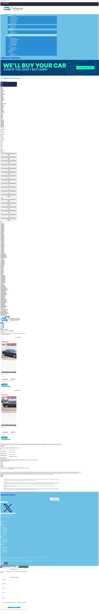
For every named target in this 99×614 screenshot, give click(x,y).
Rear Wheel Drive (3, 257)
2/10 (9, 334)
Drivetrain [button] (2, 252)
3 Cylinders (2, 259)
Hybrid (2, 273)
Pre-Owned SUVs (13, 22)
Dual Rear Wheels (3, 293)
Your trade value (12, 452)
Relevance (2, 444)
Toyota (2, 110)
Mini (1, 104)
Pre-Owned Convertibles (14, 17)
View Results (7, 316)
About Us (10, 51)
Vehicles (9, 15)
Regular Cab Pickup (3, 314)
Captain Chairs (3, 290)
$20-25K (2, 122)
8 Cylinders (2, 263)
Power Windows (3, 302)
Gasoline (2, 272)
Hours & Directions (13, 32)
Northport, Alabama (20, 479)
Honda (2, 96)
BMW (2, 88)
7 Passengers (3, 281)
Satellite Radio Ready (4, 306)
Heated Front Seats (3, 294)
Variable (2, 267)
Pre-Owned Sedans (13, 20)
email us (26, 480)
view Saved (6, 329)
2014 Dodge (3, 338)
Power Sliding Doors (4, 301)
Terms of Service (24, 609)
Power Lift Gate (3, 300)
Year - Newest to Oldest (21, 444)
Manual (2, 266)
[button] (31, 35)
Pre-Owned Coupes (13, 40)
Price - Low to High (14, 444)
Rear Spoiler (2, 303)
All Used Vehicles (13, 16)
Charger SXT (4, 394)
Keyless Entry (3, 295)
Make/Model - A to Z (37, 444)
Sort (1, 328)
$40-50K (2, 125)
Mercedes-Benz (3, 103)
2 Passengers (3, 275)
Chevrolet (2, 90)
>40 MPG (2, 229)
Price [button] (1, 118)
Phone (3, 592)
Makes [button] (1, 87)
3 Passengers (3, 276)
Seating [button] (1, 274)
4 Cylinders (2, 260)
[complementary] (96, 611)
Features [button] (2, 283)
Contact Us (12, 33)
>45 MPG (2, 230)
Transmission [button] (2, 264)
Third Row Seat (3, 307)
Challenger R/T (5, 341)
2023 (1, 117)
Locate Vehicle (11, 50)
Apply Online (12, 49)
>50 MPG (2, 251)
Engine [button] (1, 258)
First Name (4, 579)
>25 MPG (2, 236)
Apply (2, 476)
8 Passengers (3, 282)
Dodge (2, 91)
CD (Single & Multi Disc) (4, 289)
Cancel (2, 475)
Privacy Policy (19, 609)
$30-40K (2, 124)
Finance (9, 24)
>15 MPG (2, 223)
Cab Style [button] (2, 308)
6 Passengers (3, 280)
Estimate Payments (13, 48)
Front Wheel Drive (3, 256)
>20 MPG (2, 235)
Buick (1, 89)
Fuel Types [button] (2, 268)
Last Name (4, 583)
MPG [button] (1, 221)
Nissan (2, 107)
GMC (1, 95)
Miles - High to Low (58, 444)
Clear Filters (2, 316)
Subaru (2, 109)
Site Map (1, 522)
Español (1, 5)
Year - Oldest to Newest (29, 444)
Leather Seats (3, 296)
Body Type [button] (2, 126)
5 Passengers (3, 279)
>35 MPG (2, 228)
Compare (2, 329)
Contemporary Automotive (10, 58)
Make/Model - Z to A (45, 444)
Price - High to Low (7, 444)
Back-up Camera (3, 287)
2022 (1, 116)
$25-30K (2, 123)
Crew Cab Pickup (3, 310)
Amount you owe (12, 454)
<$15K (2, 119)
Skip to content (3, 0)
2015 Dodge (3, 391)
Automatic (2, 265)
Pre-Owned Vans (13, 23)
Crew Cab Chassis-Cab (4, 309)
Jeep (1, 101)
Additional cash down (13, 456)
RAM (1, 108)
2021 (1, 115)
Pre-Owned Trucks (13, 21)
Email (3, 588)
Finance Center (12, 25)
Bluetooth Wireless (3, 288)
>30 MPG (2, 227)
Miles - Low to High (52, 444)
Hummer (2, 97)
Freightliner (2, 94)
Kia (1, 102)
